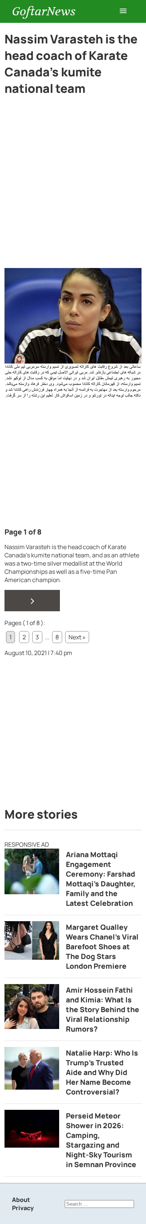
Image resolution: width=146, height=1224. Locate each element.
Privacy (23, 1208)
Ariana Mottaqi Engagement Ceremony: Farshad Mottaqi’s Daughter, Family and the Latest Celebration (101, 879)
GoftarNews (44, 11)
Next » (77, 637)
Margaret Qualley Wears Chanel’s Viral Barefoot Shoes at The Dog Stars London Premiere (102, 946)
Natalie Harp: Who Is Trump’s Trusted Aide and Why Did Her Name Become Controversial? (102, 1072)
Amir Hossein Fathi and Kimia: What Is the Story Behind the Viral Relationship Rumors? (102, 1009)
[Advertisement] (73, 192)
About (21, 1200)
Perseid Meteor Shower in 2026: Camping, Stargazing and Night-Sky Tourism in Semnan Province (101, 1140)
